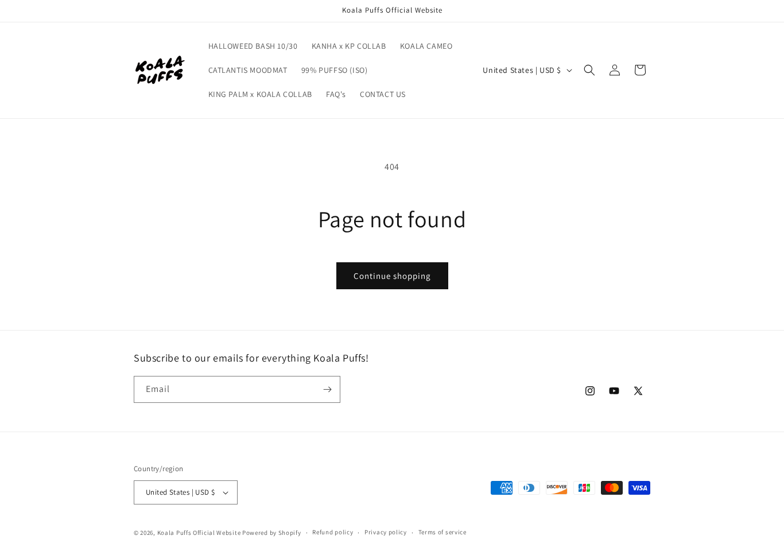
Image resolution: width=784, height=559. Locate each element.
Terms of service (442, 532)
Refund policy (332, 532)
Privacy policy (385, 532)
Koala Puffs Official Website (199, 533)
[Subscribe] (327, 389)
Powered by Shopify (271, 533)
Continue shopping (392, 275)
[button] (589, 70)
